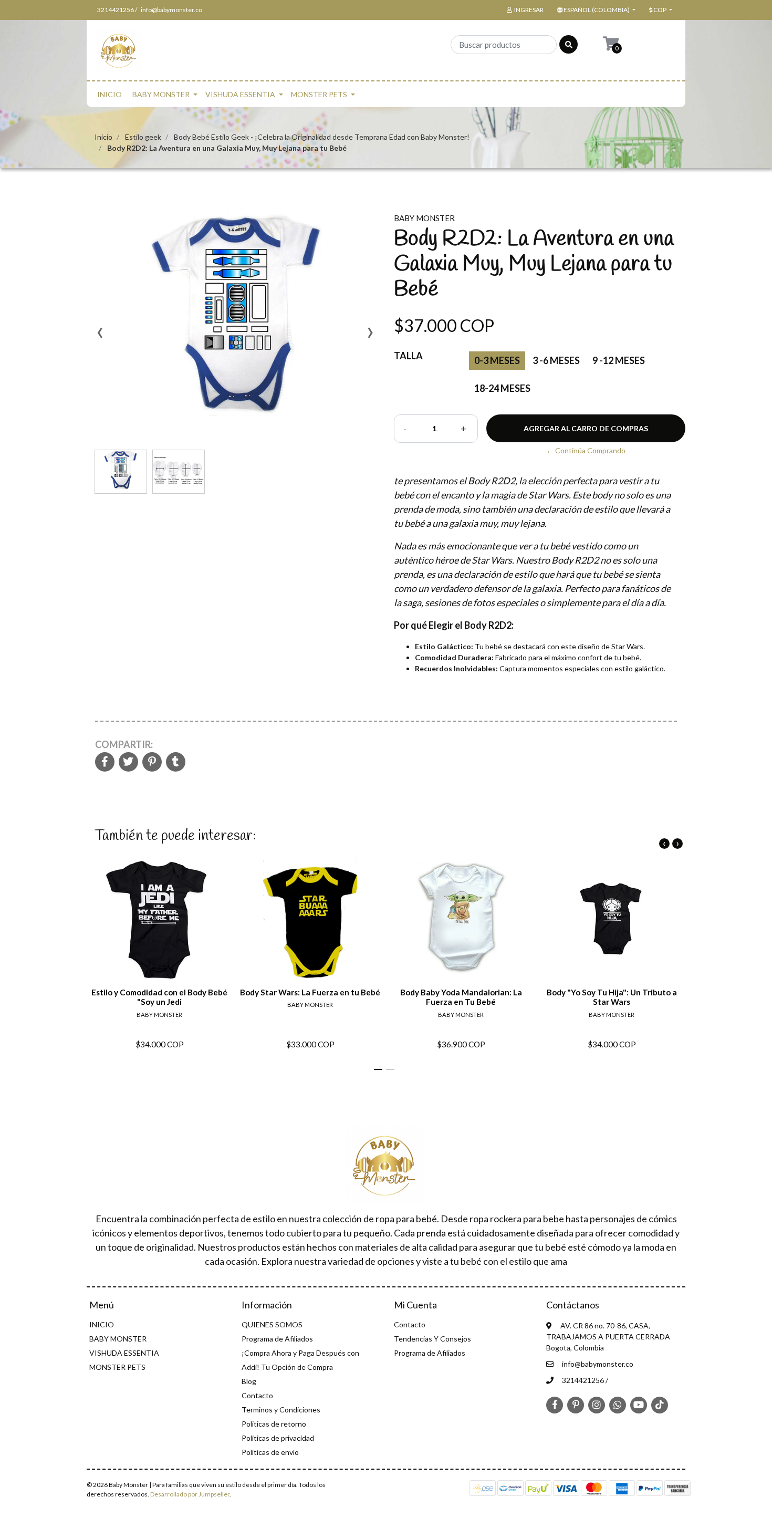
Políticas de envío (270, 1452)
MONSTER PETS (319, 94)
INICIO (109, 94)
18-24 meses (502, 388)
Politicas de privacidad (278, 1437)
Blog (249, 1381)
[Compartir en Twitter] (128, 762)
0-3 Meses (497, 360)
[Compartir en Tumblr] (175, 762)
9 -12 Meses (618, 360)
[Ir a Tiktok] (659, 1404)
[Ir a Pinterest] (575, 1404)
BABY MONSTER (161, 94)
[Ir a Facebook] (554, 1404)
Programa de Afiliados (277, 1338)
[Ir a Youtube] (638, 1404)
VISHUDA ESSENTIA (240, 94)
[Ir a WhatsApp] (617, 1404)
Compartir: (124, 744)
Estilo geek (143, 136)
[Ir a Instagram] (596, 1404)
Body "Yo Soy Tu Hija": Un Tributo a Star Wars (612, 996)
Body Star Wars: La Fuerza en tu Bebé (310, 992)
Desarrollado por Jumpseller (189, 1494)
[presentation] (100, 336)
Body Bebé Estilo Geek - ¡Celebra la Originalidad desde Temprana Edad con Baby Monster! (322, 136)
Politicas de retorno (274, 1423)
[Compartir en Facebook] (104, 762)
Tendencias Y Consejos (432, 1338)
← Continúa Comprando (585, 450)
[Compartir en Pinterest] (152, 762)
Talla (408, 355)
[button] (595, 10)
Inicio (103, 136)
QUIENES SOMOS (272, 1324)
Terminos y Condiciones (281, 1409)
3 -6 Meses (556, 360)
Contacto (257, 1395)
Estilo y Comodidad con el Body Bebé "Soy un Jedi (159, 996)
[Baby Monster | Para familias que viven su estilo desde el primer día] (119, 53)
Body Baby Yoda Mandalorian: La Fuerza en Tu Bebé (461, 996)
